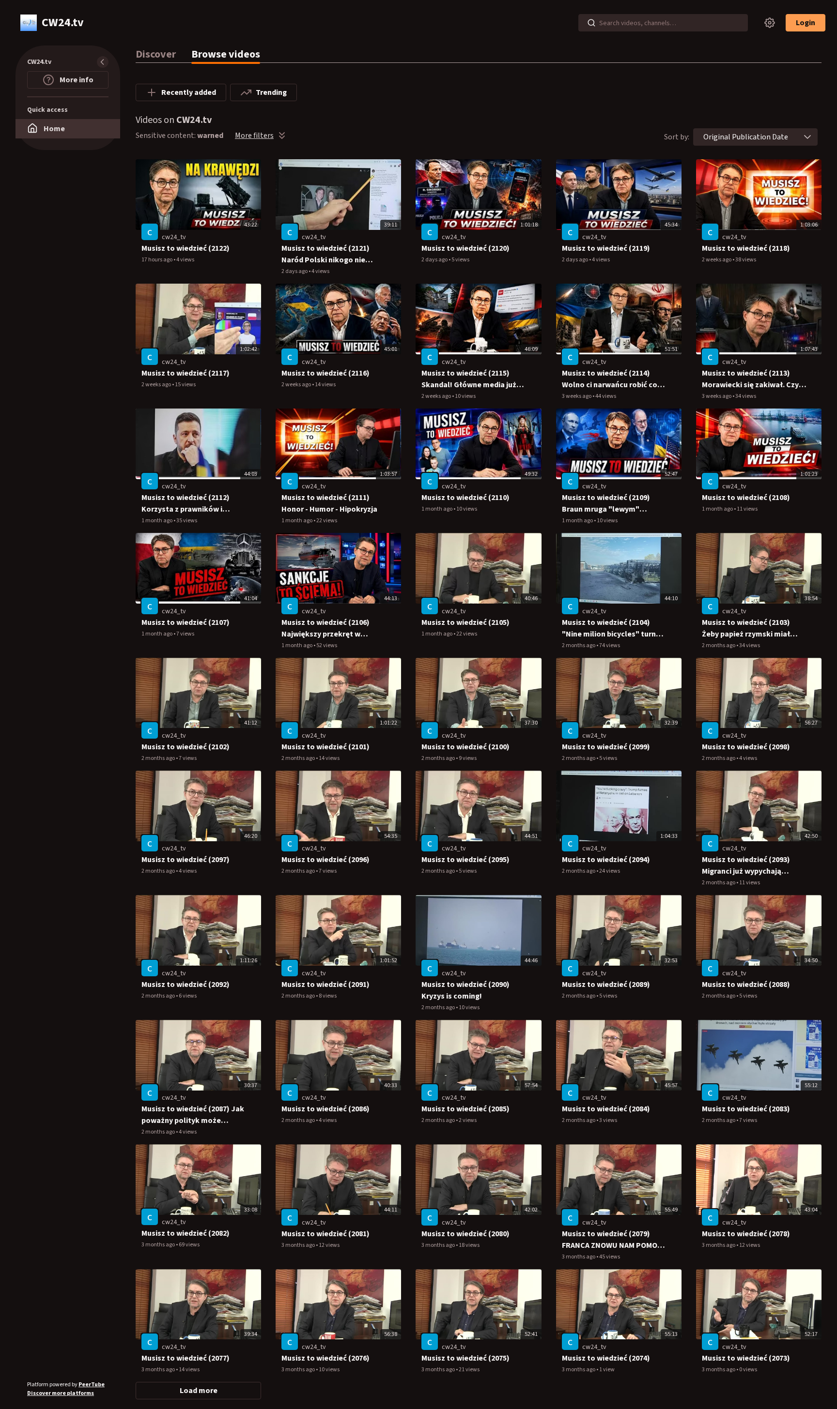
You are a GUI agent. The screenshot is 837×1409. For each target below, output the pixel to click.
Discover (156, 54)
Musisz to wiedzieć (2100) (465, 747)
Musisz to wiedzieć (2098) (746, 747)
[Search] (591, 22)
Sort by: (676, 137)
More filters (254, 135)
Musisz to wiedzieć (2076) (325, 1358)
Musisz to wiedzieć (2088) (746, 984)
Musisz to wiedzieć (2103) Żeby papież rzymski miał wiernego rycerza (746, 628)
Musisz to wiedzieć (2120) (465, 248)
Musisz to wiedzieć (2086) (325, 1109)
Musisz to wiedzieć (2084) (606, 1109)
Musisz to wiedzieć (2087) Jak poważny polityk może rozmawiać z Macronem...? (192, 1115)
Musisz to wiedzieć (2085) (465, 1109)
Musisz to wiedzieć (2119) (606, 248)
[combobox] (746, 137)
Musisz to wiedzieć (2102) (185, 747)
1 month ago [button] (157, 520)
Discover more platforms (60, 1393)
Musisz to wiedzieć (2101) (325, 747)
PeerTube (91, 1384)
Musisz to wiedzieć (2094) (606, 859)
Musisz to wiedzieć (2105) (465, 622)
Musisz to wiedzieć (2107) (185, 622)
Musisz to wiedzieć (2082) (185, 1233)
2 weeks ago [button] (717, 260)
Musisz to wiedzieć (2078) (746, 1233)
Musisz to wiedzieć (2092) (185, 984)
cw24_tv (174, 237)
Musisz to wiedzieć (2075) (465, 1358)
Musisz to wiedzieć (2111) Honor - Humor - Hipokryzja (329, 503)
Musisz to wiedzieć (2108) (746, 497)
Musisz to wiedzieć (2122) (185, 248)
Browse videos (225, 54)
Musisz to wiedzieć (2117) (185, 373)
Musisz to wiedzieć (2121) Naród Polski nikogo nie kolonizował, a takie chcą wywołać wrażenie (326, 254)
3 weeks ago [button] (577, 396)
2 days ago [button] (295, 271)
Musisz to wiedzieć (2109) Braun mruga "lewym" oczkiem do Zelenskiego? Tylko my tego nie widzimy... (611, 503)
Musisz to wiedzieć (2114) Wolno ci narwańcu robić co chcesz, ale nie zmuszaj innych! (609, 379)
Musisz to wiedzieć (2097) (185, 859)
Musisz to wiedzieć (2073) (746, 1358)
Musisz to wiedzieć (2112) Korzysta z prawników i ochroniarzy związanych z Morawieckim (186, 503)
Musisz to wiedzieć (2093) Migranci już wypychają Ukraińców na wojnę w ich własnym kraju (746, 865)
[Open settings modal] (770, 23)
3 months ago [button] (158, 1245)
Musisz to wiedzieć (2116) (325, 373)
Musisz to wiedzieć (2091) (325, 984)
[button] (807, 137)
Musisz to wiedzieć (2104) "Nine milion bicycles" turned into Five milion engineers (613, 628)
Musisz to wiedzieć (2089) (606, 984)
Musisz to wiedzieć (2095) (465, 859)
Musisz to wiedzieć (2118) (746, 248)
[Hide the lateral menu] (102, 62)
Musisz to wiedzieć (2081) (325, 1233)
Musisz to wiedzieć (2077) (185, 1358)
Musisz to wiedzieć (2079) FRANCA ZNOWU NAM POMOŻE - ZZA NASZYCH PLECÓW (614, 1239)
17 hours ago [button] (157, 260)
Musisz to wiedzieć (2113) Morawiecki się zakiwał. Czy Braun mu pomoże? (750, 379)
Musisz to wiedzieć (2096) (325, 859)
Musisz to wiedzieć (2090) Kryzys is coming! (465, 990)
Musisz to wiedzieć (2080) (465, 1233)
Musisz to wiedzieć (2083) (746, 1109)
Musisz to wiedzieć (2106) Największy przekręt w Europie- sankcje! (325, 628)
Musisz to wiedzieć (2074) (606, 1358)
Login (805, 22)
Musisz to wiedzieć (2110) (465, 497)
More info (75, 80)
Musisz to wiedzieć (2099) (606, 747)
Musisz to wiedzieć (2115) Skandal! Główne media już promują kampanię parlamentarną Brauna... (468, 379)
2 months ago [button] (579, 645)
